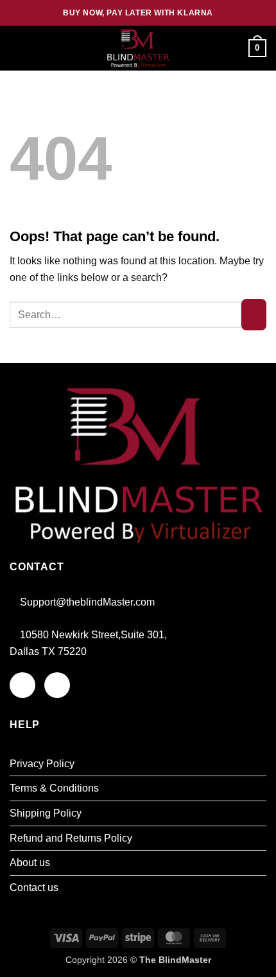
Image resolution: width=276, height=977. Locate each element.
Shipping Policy (46, 813)
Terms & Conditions (54, 788)
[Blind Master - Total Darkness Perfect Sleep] (138, 48)
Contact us (34, 887)
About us (30, 862)
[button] (17, 48)
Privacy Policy (42, 763)
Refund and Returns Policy (71, 838)
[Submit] (253, 314)
